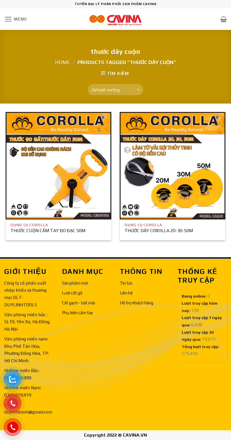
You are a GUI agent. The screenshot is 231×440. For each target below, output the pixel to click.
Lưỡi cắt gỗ (72, 293)
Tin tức (126, 283)
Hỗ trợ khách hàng (136, 302)
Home (62, 62)
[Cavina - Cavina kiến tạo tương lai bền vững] (115, 19)
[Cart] (223, 19)
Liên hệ (126, 293)
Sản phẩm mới (75, 283)
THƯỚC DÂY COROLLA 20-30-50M (159, 230)
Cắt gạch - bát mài (78, 302)
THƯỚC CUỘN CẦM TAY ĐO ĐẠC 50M (47, 230)
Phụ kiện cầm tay (77, 312)
